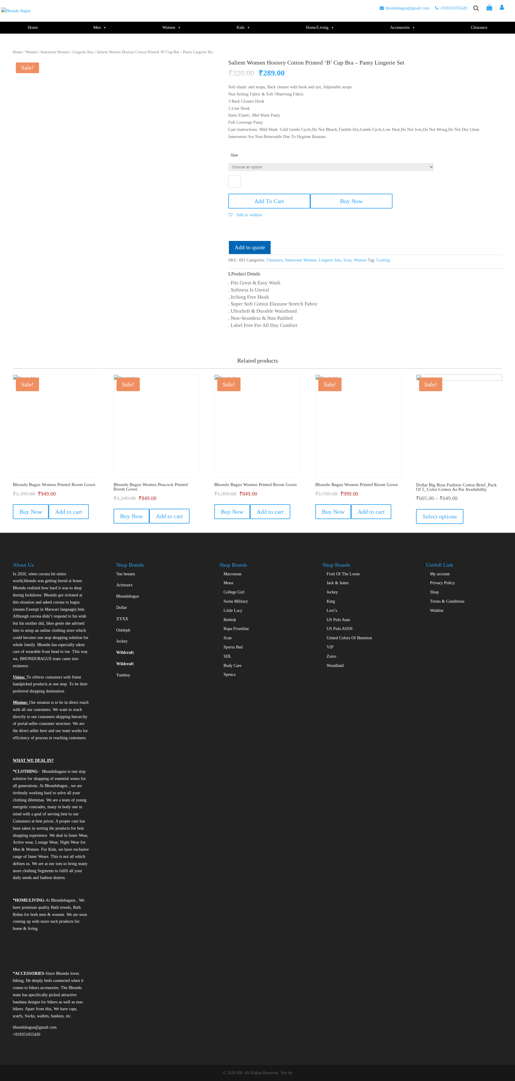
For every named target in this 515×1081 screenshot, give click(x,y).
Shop (434, 592)
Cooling (383, 260)
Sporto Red (233, 647)
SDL (228, 656)
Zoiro (331, 656)
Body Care (232, 665)
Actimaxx (124, 585)
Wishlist (436, 610)
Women (168, 27)
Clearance (479, 27)
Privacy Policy (442, 583)
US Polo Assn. (339, 620)
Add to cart (68, 511)
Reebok (230, 620)
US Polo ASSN (340, 628)
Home (33, 27)
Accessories (399, 27)
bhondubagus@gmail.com (407, 8)
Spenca (229, 674)
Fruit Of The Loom (343, 574)
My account (440, 574)
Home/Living (317, 27)
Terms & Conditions (447, 601)
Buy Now (351, 201)
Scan (347, 260)
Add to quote (250, 247)
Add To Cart (269, 201)
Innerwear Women (55, 52)
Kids (240, 27)
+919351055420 (453, 8)
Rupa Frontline (236, 628)
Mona (228, 583)
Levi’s (332, 610)
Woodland (335, 665)
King (331, 601)
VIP (330, 647)
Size (234, 155)
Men (97, 27)
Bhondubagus (127, 596)
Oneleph (123, 630)
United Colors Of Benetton (349, 638)
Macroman (232, 574)
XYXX (122, 619)
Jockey (122, 641)
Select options (440, 516)
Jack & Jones (337, 583)
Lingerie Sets (83, 52)
